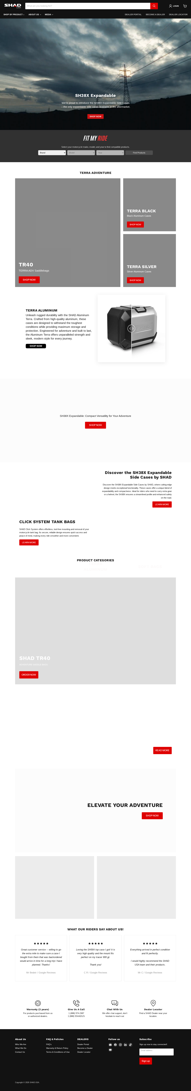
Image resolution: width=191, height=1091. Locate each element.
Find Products (139, 153)
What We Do (20, 1048)
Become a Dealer (155, 14)
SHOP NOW (95, 116)
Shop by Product (13, 14)
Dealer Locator (178, 14)
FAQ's (48, 1044)
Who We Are (20, 1044)
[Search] (154, 6)
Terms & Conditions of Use (58, 1052)
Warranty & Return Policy (57, 1048)
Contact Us (20, 1052)
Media (48, 14)
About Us (34, 14)
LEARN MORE (162, 504)
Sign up (146, 1061)
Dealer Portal (133, 14)
